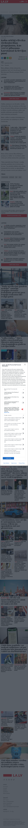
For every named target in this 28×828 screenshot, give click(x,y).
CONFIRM (8, 458)
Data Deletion (6, 463)
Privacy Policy (22, 463)
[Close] (25, 365)
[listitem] (14, 389)
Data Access (14, 463)
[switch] (23, 392)
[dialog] (14, 414)
